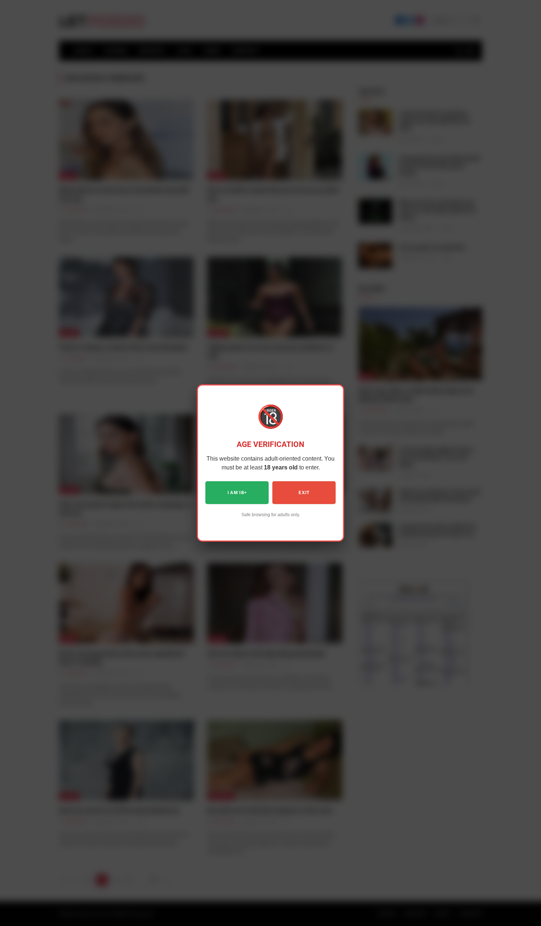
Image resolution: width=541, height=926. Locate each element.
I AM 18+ (237, 492)
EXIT (303, 492)
